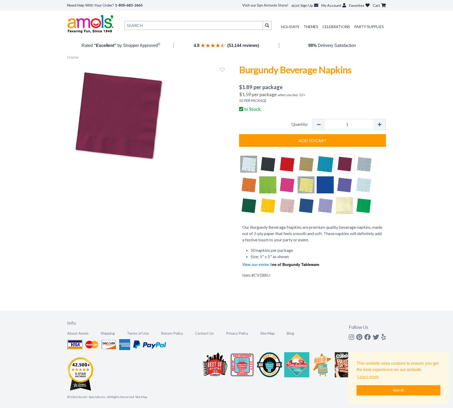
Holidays (290, 26)
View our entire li (257, 264)
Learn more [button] (368, 376)
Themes (311, 26)
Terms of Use (138, 333)
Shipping (108, 333)
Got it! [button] (398, 390)
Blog (290, 333)
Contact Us (204, 333)
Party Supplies (369, 26)
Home (72, 57)
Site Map (267, 333)
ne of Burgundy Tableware (295, 264)
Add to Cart (313, 140)
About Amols (78, 333)
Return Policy (172, 333)
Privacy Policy (237, 333)
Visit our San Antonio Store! (265, 5)
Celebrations (336, 26)
